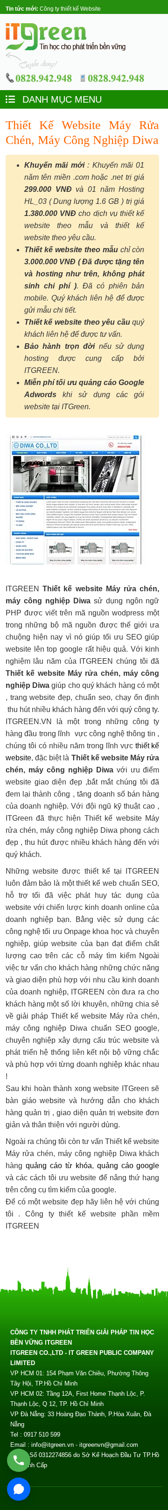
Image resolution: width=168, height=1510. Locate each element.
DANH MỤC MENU (61, 99)
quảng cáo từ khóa (59, 1166)
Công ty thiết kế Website (70, 9)
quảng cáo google (128, 1166)
